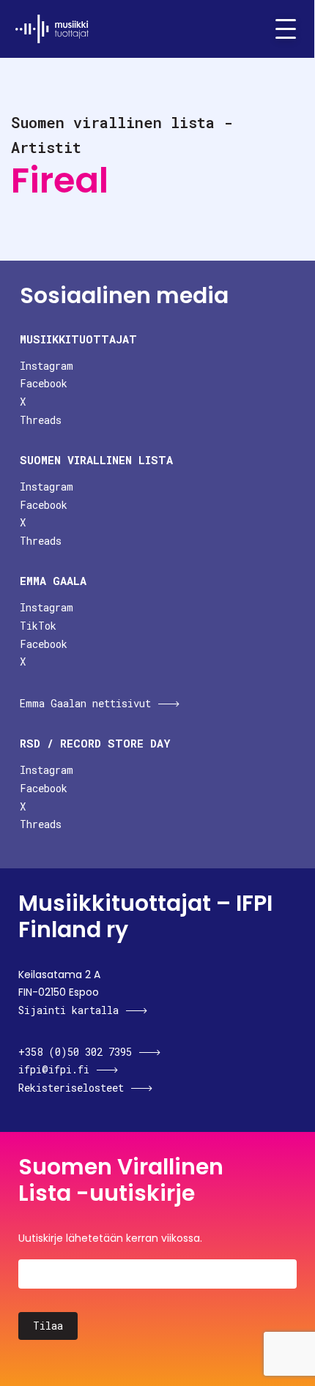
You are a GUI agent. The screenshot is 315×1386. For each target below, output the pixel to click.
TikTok (38, 626)
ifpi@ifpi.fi (53, 1069)
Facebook (43, 383)
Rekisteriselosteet (71, 1088)
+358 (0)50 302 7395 (75, 1052)
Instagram (46, 366)
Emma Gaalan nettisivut (85, 703)
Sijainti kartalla (68, 1010)
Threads (41, 420)
